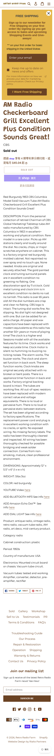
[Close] (48, 13)
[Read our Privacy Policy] (45, 76)
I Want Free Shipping (27, 92)
